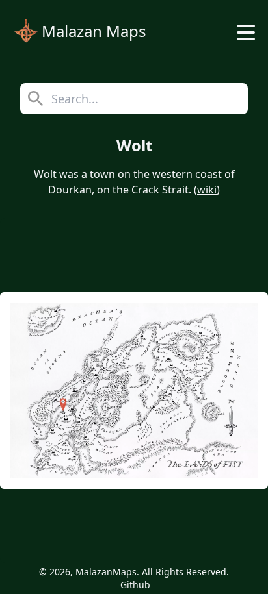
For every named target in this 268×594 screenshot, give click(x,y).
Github (135, 584)
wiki (207, 189)
